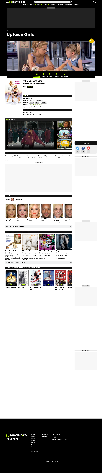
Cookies (54, 437)
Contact (44, 436)
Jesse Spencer (69, 219)
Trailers (52, 5)
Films (38, 5)
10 (43, 288)
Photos (76, 5)
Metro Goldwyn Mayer (35, 105)
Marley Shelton (34, 219)
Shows (45, 5)
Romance (43, 102)
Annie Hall (21, 288)
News (24, 5)
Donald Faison (45, 219)
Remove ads (51, 8)
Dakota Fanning (22, 219)
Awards (60, 5)
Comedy (31, 102)
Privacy (54, 436)
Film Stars (68, 5)
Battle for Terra (11, 288)
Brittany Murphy (8, 219)
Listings (31, 5)
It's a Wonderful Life (35, 288)
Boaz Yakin (18, 200)
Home (8, 31)
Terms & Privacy (56, 434)
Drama (37, 102)
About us (45, 434)
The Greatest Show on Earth (59, 288)
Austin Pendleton (56, 219)
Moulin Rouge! (72, 288)
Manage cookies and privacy (59, 439)
